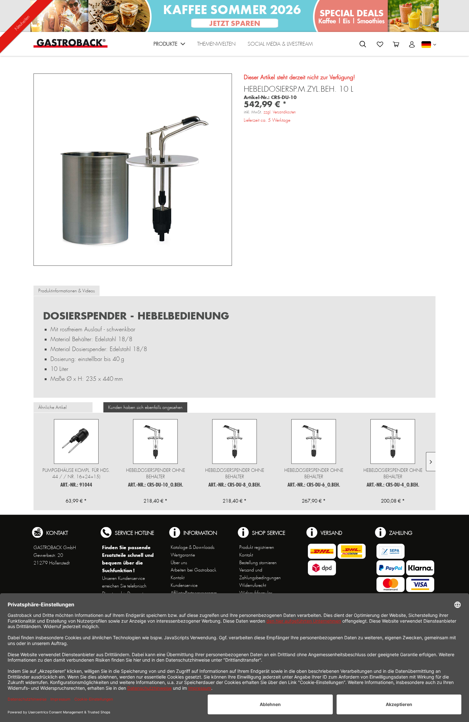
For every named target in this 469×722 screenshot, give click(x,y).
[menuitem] (169, 45)
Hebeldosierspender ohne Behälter (155, 473)
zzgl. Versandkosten (280, 112)
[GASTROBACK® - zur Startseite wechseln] (71, 43)
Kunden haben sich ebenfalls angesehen (145, 407)
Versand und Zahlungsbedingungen (260, 573)
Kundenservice (184, 585)
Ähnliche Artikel (52, 407)
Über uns (179, 562)
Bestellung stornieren (258, 562)
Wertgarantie (183, 555)
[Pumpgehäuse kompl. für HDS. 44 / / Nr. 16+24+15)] (76, 441)
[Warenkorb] (396, 44)
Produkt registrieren (256, 547)
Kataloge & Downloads (192, 547)
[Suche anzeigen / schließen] (362, 44)
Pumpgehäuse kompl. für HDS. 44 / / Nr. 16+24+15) (76, 473)
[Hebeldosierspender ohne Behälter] (155, 441)
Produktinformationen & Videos (66, 291)
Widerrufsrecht (252, 585)
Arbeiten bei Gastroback (193, 570)
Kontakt (177, 577)
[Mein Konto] (412, 44)
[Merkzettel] (380, 44)
